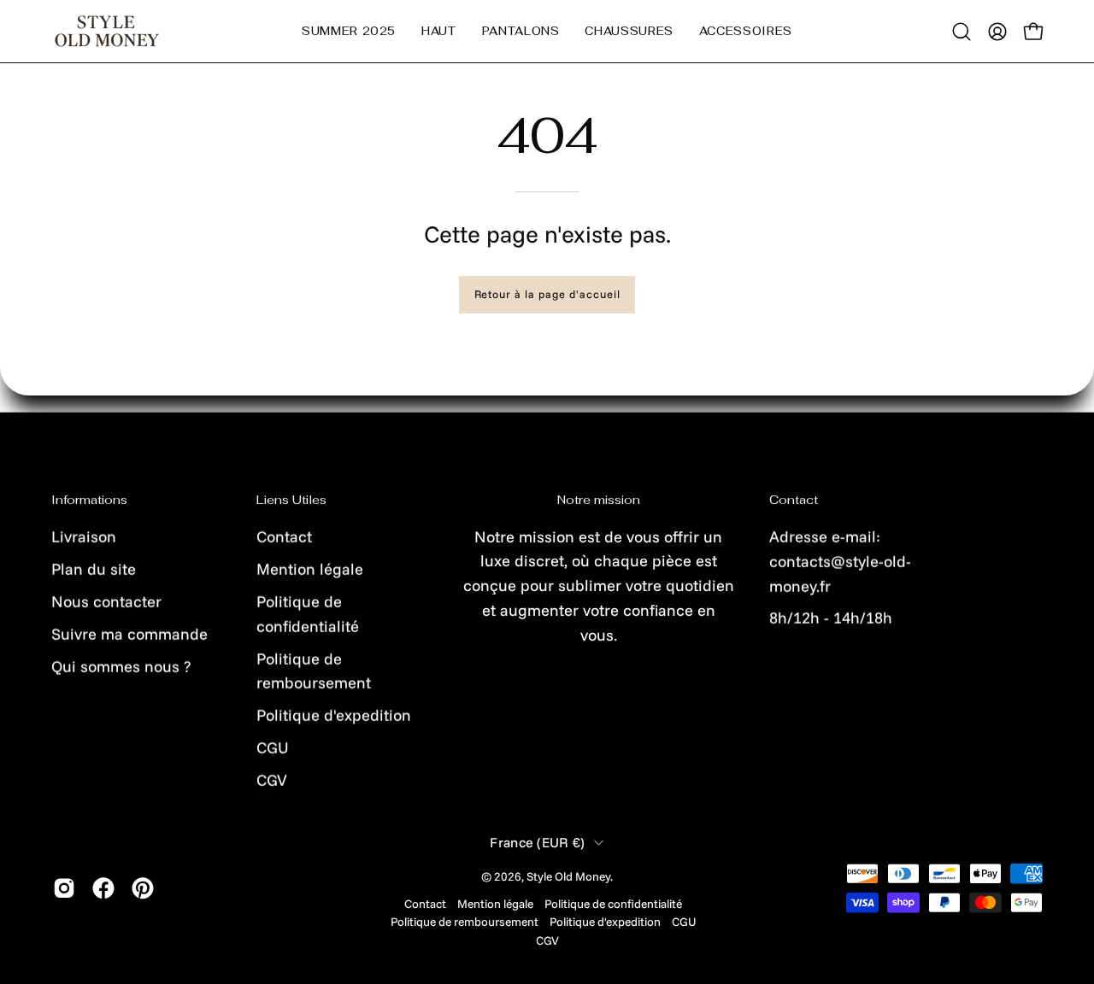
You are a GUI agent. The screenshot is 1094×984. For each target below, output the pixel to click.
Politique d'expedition (333, 715)
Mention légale (309, 568)
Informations (89, 500)
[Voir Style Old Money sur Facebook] (103, 888)
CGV (271, 779)
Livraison (83, 536)
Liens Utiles (291, 500)
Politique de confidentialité (613, 903)
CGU (272, 748)
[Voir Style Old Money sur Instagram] (64, 888)
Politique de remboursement (464, 921)
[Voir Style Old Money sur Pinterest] (143, 888)
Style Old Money (568, 876)
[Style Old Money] (106, 31)
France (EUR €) (537, 842)
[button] (439, 31)
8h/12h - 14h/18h (830, 618)
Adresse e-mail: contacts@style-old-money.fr (840, 560)
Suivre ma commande (129, 633)
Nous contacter (106, 601)
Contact (284, 536)
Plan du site (93, 568)
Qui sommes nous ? (121, 666)
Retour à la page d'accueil (547, 294)
